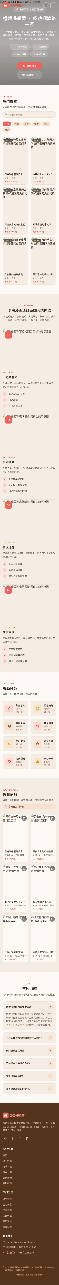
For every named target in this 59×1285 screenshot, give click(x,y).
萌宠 (7, 129)
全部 (7, 123)
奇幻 (46, 123)
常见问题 (7, 1183)
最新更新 (7, 1177)
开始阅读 (31, 65)
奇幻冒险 (7, 1221)
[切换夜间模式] (46, 5)
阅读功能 (7, 1166)
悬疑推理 (7, 1226)
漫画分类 (7, 1172)
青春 (26, 123)
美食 (36, 123)
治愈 (16, 123)
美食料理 (7, 1215)
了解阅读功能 (28, 75)
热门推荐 (7, 1160)
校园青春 (7, 1210)
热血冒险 (7, 1198)
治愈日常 (7, 1204)
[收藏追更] (24, 818)
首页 (5, 1155)
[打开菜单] (53, 5)
